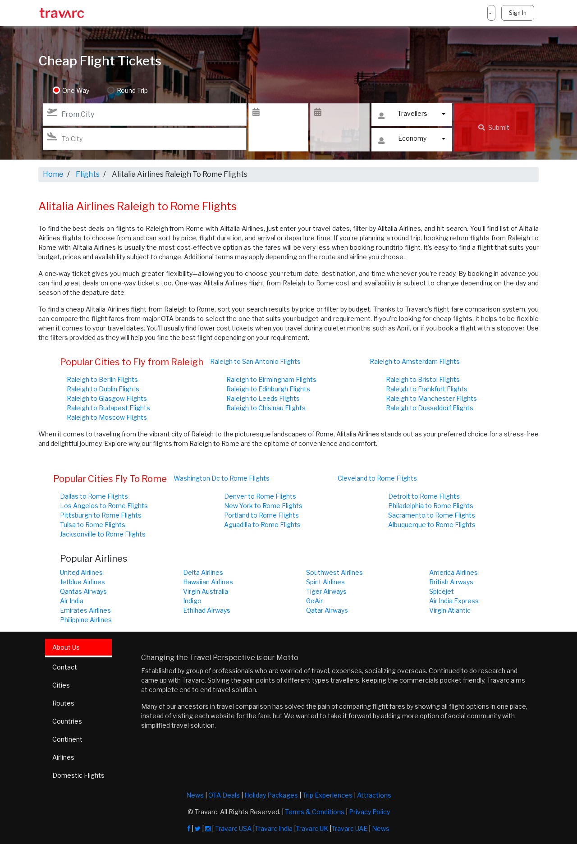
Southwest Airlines (334, 572)
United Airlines (81, 572)
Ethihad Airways (206, 610)
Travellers (412, 113)
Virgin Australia (205, 591)
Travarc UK (312, 828)
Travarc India (274, 828)
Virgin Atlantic (450, 610)
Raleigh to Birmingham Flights (271, 379)
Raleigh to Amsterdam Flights (415, 361)
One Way (75, 90)
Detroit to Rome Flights (424, 496)
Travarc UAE (349, 828)
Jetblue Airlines (82, 582)
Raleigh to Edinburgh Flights (268, 389)
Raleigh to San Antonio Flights (255, 361)
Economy (412, 138)
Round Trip (132, 90)
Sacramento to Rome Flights (431, 515)
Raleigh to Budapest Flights (108, 408)
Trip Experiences (327, 795)
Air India (71, 601)
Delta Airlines (203, 572)
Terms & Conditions (314, 812)
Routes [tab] (63, 703)
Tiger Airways (326, 591)
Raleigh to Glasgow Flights (107, 398)
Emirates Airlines (85, 610)
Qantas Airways (83, 591)
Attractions (374, 795)
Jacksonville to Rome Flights (103, 534)
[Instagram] (208, 828)
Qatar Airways (327, 610)
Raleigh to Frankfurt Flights (426, 389)
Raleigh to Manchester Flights (431, 398)
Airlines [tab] (63, 757)
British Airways (451, 582)
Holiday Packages (271, 795)
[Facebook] (189, 828)
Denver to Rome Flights (260, 496)
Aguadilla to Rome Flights (262, 524)
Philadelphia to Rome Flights (430, 505)
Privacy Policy (369, 812)
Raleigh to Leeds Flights (263, 398)
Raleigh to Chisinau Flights (266, 408)
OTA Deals (224, 795)
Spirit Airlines (325, 582)
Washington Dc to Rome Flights (222, 478)
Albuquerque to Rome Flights (432, 524)
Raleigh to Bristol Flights (423, 379)
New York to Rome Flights (263, 505)
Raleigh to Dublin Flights (103, 389)
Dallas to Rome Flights (94, 496)
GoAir (314, 601)
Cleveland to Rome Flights (377, 478)
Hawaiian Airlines (208, 582)
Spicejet (441, 591)
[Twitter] (198, 828)
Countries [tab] (67, 721)
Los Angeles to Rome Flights (104, 505)
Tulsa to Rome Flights (92, 524)
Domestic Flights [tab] (78, 775)
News (195, 795)
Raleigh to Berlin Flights (102, 379)
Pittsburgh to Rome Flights (101, 515)
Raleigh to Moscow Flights (107, 417)
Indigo (192, 601)
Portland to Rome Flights (261, 515)
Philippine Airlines (86, 620)
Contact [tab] (64, 667)
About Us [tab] (66, 647)
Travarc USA (233, 828)
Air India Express (454, 601)
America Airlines (453, 572)
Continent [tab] (67, 739)
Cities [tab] (61, 685)
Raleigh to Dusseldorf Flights (429, 408)
